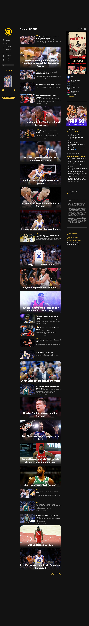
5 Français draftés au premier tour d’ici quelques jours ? (77, 134)
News (7, 43)
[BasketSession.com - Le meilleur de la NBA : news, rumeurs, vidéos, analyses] (8, 32)
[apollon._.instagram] (9, 71)
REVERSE (8, 56)
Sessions (8, 53)
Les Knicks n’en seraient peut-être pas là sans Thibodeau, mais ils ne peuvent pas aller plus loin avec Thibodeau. (77, 170)
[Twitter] (7, 71)
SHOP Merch (7, 60)
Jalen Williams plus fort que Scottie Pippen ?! (76, 145)
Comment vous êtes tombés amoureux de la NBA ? (77, 165)
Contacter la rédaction (72, 233)
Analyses (8, 46)
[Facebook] (4, 71)
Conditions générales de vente (74, 240)
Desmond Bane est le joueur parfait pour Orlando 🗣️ (76, 148)
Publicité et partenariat (72, 234)
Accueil (8, 40)
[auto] (78, 29)
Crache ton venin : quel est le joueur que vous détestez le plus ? (77, 174)
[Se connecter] (85, 29)
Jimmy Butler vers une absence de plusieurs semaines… (76, 138)
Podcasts (8, 49)
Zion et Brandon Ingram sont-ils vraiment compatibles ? (75, 141)
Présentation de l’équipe (72, 237)
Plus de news (55, 574)
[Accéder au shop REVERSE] (81, 29)
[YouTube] (12, 71)
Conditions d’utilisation (72, 238)
